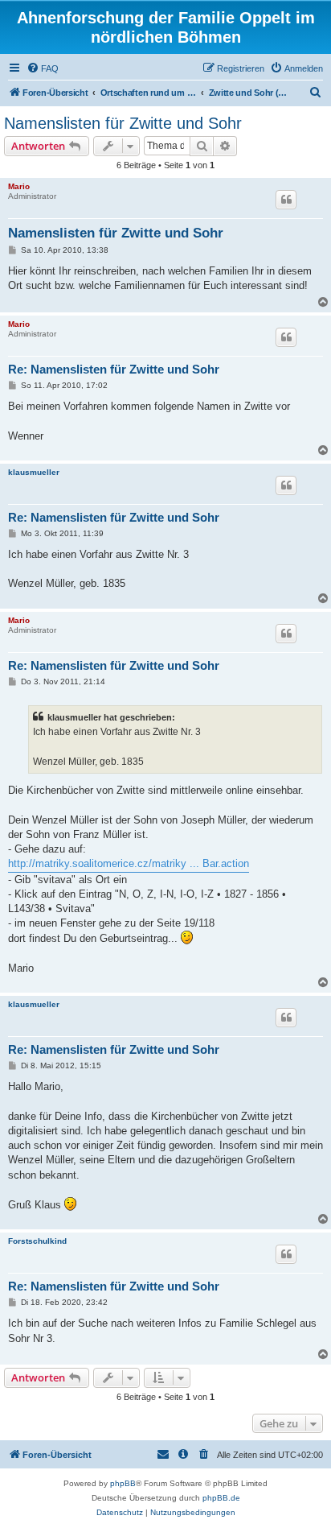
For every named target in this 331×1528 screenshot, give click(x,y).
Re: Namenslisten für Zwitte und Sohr (113, 369)
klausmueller (33, 472)
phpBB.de (221, 1497)
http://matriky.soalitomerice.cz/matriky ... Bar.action (128, 863)
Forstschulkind (37, 1241)
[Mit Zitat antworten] (286, 199)
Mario (19, 186)
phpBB (123, 1483)
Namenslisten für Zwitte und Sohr (123, 123)
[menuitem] (43, 68)
